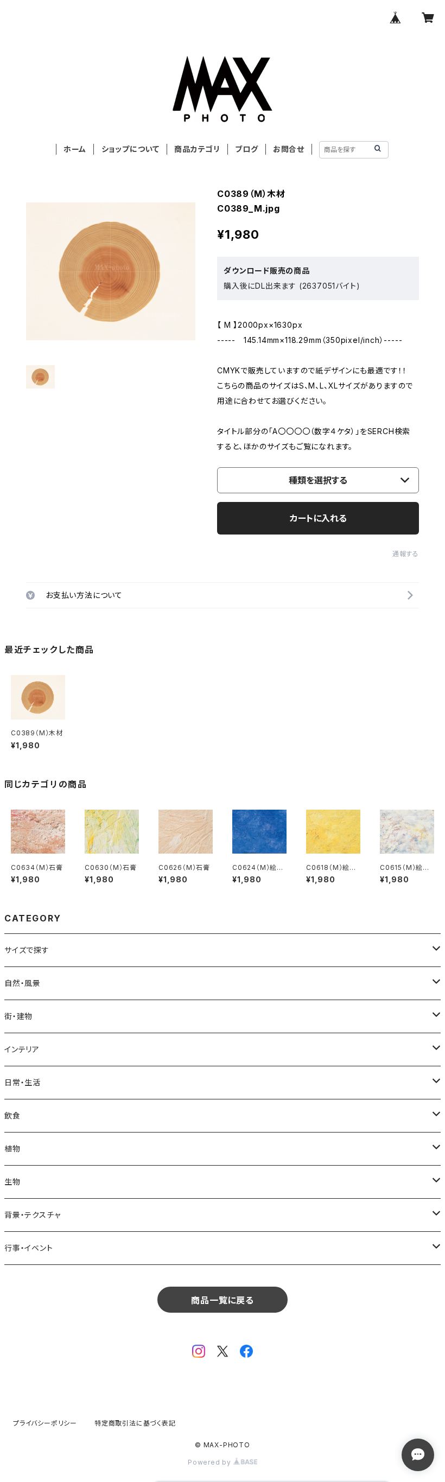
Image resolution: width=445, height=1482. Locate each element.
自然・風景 (22, 983)
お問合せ (288, 149)
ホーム (74, 149)
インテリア (22, 1049)
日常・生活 (22, 1082)
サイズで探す (26, 950)
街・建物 (18, 1016)
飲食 (12, 1115)
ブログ (246, 149)
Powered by (210, 1462)
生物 (12, 1181)
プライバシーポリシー (45, 1423)
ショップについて (130, 149)
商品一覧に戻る (222, 1300)
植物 (12, 1148)
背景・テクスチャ (32, 1214)
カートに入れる (318, 518)
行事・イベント (28, 1247)
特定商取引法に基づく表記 (135, 1423)
